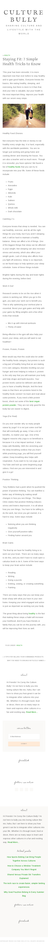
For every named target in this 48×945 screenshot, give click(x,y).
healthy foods (14, 167)
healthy (32, 613)
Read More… (32, 712)
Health (7, 55)
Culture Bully (24, 16)
